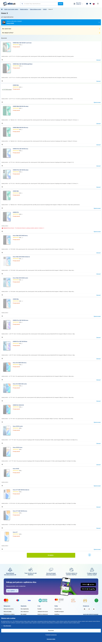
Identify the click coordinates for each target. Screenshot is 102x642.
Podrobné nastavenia (51, 635)
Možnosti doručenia (9, 609)
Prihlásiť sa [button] (78, 4)
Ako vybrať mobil (6, 28)
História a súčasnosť (43, 614)
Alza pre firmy (58, 609)
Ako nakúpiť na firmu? (7, 32)
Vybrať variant (97, 102)
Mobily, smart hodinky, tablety (11, 9)
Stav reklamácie (25, 611)
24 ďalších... (51, 555)
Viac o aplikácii (11, 590)
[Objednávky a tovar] (87, 4)
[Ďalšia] (89, 555)
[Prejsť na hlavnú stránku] (9, 4)
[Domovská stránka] (1, 9)
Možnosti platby (7, 611)
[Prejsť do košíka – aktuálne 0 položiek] (98, 4)
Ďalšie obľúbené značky (35, 9)
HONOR (45, 9)
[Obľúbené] (90, 4)
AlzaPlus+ (57, 614)
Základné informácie (43, 611)
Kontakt (39, 609)
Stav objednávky (25, 609)
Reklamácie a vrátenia (9, 614)
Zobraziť (98, 60)
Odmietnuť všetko (51, 639)
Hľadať (60, 3)
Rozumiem (51, 630)
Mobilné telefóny (24, 9)
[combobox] (39, 3)
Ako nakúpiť (23, 614)
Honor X (51, 9)
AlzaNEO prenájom (59, 611)
